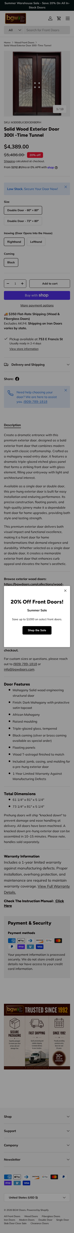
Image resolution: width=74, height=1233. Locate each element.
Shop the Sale (37, 630)
